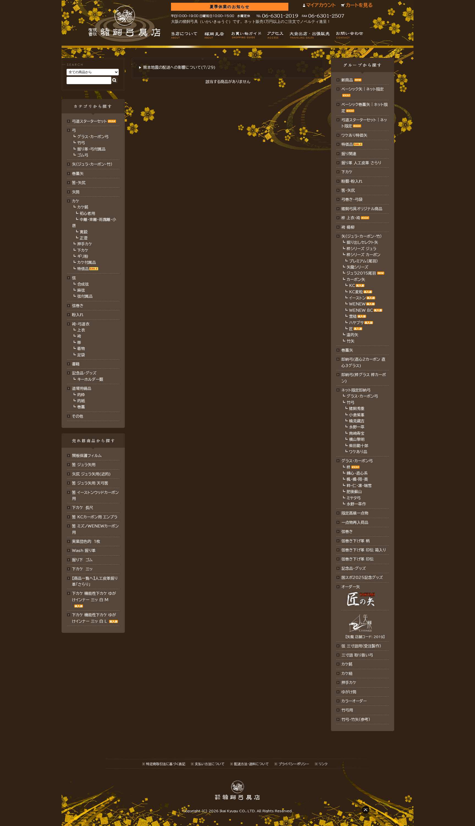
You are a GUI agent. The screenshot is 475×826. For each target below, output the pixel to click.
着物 (81, 349)
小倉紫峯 (356, 415)
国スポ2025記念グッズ (362, 577)
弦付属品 (85, 296)
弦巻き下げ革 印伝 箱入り (363, 550)
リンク (323, 763)
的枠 (81, 395)
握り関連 (348, 154)
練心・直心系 (357, 473)
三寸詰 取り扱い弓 (357, 655)
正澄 (83, 238)
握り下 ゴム (82, 560)
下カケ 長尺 (82, 508)
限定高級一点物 (354, 513)
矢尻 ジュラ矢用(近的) (91, 474)
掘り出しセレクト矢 (362, 242)
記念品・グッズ (84, 373)
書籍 (76, 364)
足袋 (81, 355)
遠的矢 (352, 335)
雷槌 (353, 316)
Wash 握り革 (84, 551)
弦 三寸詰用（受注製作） (361, 646)
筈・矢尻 (348, 190)
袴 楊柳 (347, 227)
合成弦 (83, 284)
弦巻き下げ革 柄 (355, 541)
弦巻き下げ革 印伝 (357, 559)
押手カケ (84, 244)
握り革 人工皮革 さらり (361, 163)
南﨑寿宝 (356, 433)
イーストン (357, 298)
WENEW (357, 304)
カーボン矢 (356, 279)
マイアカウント (321, 5)
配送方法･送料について (251, 763)
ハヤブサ (356, 323)
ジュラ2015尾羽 (361, 273)
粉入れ (78, 315)
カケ (75, 201)
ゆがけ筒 (349, 692)
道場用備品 (81, 388)
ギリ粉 (82, 256)
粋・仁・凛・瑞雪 (359, 486)
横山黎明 (356, 439)
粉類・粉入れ (352, 181)
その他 (77, 416)
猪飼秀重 (356, 409)
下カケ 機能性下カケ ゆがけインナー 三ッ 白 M (94, 596)
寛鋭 (83, 232)
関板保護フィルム (87, 456)
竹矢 (350, 341)
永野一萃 (356, 427)
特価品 (83, 269)
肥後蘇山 (354, 492)
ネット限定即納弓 (356, 390)
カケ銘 (82, 207)
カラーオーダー (354, 701)
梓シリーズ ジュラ (361, 249)
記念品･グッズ (353, 568)
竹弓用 (347, 710)
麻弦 (81, 290)
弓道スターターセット (89, 121)
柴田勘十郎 (358, 446)
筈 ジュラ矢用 (83, 465)
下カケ (82, 250)
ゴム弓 (82, 155)
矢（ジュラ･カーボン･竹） (92, 164)
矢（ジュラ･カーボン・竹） (361, 236)
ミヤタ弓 (354, 498)
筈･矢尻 (78, 183)
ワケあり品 (358, 452)
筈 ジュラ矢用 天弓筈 (90, 483)
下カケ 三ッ (82, 569)
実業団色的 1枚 (86, 541)
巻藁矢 (78, 174)
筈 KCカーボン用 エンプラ (94, 517)
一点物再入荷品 (354, 522)
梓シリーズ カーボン (363, 255)
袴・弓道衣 (80, 324)
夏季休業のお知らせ (230, 7)
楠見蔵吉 (356, 421)
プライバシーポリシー (293, 763)
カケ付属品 (86, 262)
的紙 (81, 401)
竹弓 (81, 143)
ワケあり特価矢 (354, 135)
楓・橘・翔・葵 (357, 479)
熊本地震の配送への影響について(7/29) (179, 67)
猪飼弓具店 (124, 24)
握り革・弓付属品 (91, 149)
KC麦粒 (356, 292)
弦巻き (78, 306)
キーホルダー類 (90, 379)
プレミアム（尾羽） (363, 261)
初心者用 (87, 213)
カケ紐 (346, 673)
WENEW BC (361, 310)
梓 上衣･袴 (350, 218)
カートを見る (359, 5)
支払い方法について (210, 763)
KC (352, 286)
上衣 (81, 330)
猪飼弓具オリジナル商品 (361, 209)
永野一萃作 (356, 504)
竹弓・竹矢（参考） (355, 719)
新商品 (347, 80)
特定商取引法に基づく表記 (165, 763)
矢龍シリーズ (357, 267)
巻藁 (81, 407)
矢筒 (76, 192)
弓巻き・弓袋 (352, 199)
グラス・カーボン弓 (93, 137)
